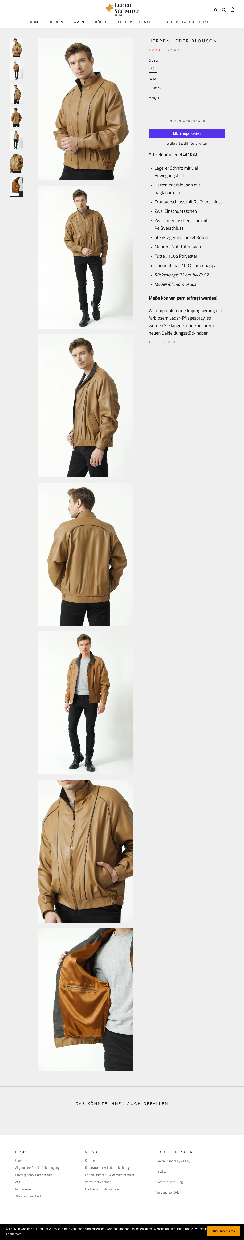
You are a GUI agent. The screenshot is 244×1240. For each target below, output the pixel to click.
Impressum (23, 1189)
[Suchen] (224, 10)
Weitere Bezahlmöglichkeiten (187, 143)
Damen (77, 22)
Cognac (156, 87)
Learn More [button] (14, 1234)
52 (153, 68)
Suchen (90, 1160)
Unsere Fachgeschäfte (190, 22)
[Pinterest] (174, 342)
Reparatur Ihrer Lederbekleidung (107, 1167)
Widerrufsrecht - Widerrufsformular (109, 1175)
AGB (18, 1182)
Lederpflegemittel (138, 22)
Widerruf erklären (223, 1231)
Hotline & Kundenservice (102, 1189)
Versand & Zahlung (98, 1182)
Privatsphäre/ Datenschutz (33, 1175)
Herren (56, 22)
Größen (101, 22)
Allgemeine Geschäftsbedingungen (39, 1167)
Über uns (21, 1160)
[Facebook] (164, 342)
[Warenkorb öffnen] (232, 9)
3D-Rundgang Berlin (29, 1196)
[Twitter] (169, 342)
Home (35, 22)
